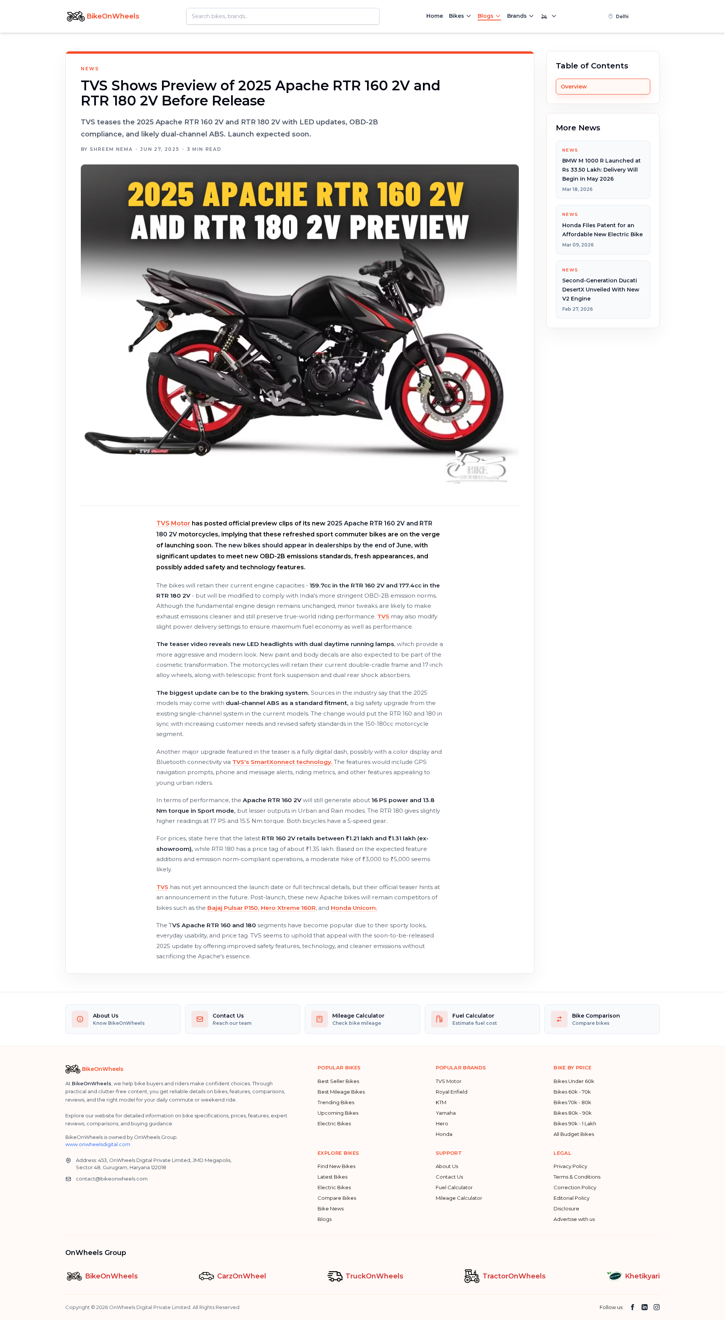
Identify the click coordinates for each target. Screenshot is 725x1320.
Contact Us (449, 1177)
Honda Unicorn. (354, 907)
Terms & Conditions (577, 1177)
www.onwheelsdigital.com (97, 1144)
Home (434, 15)
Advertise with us (574, 1219)
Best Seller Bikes (338, 1081)
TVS (383, 616)
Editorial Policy (571, 1198)
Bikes (456, 15)
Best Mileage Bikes (341, 1092)
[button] (631, 16)
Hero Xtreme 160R (288, 907)
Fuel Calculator (454, 1187)
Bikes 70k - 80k (572, 1102)
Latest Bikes (332, 1177)
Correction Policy (575, 1187)
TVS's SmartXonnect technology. (283, 761)
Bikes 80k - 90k (573, 1113)
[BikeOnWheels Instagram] (657, 1307)
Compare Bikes (337, 1198)
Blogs (486, 15)
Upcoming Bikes (338, 1113)
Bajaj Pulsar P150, (233, 907)
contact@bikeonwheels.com (112, 1179)
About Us (447, 1166)
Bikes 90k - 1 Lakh (575, 1123)
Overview (574, 86)
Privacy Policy (570, 1166)
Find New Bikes (336, 1166)
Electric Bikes (334, 1123)
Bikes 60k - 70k (572, 1092)
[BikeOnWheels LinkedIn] (645, 1307)
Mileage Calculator (459, 1198)
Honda (444, 1134)
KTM (441, 1102)
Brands (517, 15)
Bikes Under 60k (574, 1081)
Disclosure (566, 1208)
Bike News (331, 1208)
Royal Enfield (451, 1092)
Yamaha (446, 1113)
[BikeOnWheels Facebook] (632, 1307)
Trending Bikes (336, 1102)
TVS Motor (173, 523)
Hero (442, 1123)
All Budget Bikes (574, 1134)
